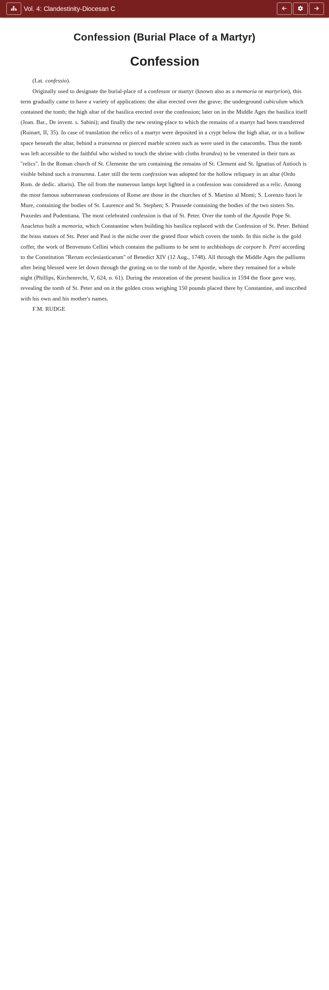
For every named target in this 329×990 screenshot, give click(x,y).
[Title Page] (284, 9)
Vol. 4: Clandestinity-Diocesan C (69, 8)
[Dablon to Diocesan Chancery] (316, 9)
